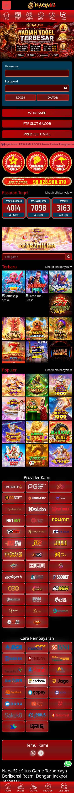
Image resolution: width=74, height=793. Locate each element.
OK (37, 421)
